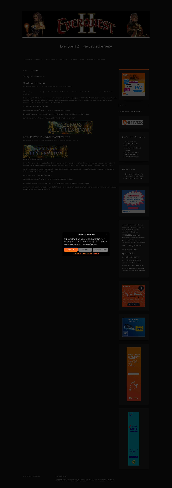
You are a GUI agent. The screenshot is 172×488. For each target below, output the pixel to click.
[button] (107, 234)
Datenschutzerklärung (87, 253)
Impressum (96, 253)
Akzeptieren (70, 249)
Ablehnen (85, 249)
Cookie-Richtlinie (77, 253)
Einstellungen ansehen (100, 249)
